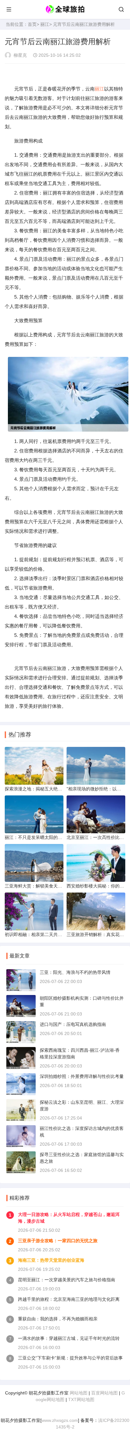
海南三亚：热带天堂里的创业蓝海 (51, 1260)
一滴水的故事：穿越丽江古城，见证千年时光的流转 (69, 1338)
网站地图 (78, 1392)
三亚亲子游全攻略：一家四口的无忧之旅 (58, 1240)
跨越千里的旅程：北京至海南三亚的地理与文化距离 (69, 1299)
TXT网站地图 (81, 1399)
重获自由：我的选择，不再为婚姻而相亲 (58, 1318)
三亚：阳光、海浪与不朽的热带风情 (75, 972)
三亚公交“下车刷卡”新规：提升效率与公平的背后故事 (70, 1357)
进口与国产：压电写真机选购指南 (73, 1024)
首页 (32, 24)
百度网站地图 (104, 1392)
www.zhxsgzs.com (60, 1420)
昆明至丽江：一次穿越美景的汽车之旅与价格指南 (66, 1279)
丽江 (44, 24)
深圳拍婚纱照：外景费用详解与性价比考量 (82, 1076)
